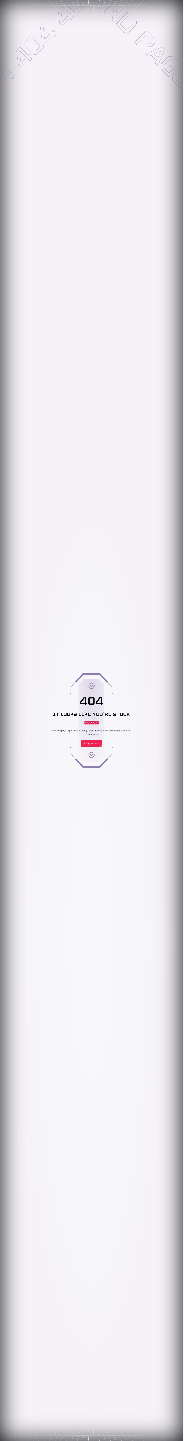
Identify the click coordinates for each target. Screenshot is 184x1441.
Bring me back (91, 743)
